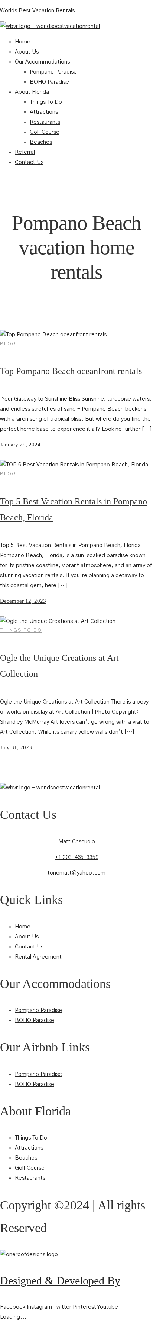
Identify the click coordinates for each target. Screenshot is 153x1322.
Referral (25, 152)
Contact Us (29, 162)
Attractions (44, 112)
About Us (27, 52)
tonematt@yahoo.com (76, 873)
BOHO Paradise (49, 82)
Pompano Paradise (53, 72)
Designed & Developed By (60, 1280)
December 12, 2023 (23, 601)
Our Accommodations (42, 62)
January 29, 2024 (20, 444)
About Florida (32, 92)
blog (8, 344)
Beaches (41, 142)
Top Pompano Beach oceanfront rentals (71, 371)
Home (22, 42)
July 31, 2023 (16, 747)
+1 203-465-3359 (76, 857)
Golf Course (44, 132)
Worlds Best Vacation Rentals (37, 10)
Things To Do (46, 102)
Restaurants (45, 122)
